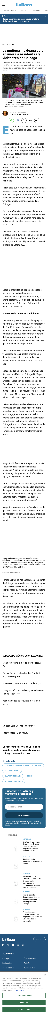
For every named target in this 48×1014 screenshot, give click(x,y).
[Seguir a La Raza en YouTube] (13, 945)
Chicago (24, 10)
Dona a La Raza (10, 10)
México (30, 776)
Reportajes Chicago (14, 781)
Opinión (27, 963)
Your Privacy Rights (24, 995)
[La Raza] (24, 5)
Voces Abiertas (8, 968)
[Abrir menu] (3, 5)
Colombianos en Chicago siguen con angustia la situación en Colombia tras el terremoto (32, 916)
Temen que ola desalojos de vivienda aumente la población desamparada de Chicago (31, 899)
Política (26, 856)
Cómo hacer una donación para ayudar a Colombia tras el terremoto (20, 20)
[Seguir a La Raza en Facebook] (3, 945)
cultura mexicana (13, 776)
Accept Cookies (24, 1009)
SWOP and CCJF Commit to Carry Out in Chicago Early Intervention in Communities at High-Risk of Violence (32, 882)
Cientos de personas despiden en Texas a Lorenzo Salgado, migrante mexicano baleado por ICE (31, 846)
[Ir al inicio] (12, 939)
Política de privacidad (12, 823)
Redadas (36, 10)
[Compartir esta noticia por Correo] (30, 120)
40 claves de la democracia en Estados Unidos (32, 861)
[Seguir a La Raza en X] (8, 945)
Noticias (27, 839)
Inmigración (7, 963)
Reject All (24, 1002)
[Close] (45, 974)
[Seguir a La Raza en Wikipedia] (22, 945)
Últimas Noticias (30, 958)
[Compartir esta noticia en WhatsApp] (11, 120)
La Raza (5, 44)
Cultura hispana (12, 771)
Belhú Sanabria (19, 112)
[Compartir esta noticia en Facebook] (17, 120)
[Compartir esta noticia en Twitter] (24, 120)
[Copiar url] (36, 120)
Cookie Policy (18, 990)
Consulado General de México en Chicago (23, 765)
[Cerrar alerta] (45, 16)
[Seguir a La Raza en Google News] (18, 945)
